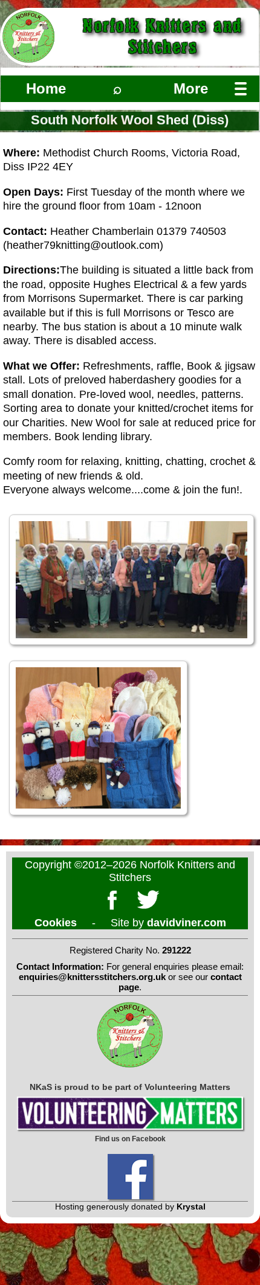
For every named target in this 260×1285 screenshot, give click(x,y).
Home (46, 88)
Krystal (191, 1206)
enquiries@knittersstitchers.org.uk (92, 977)
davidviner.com (186, 923)
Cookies (55, 923)
